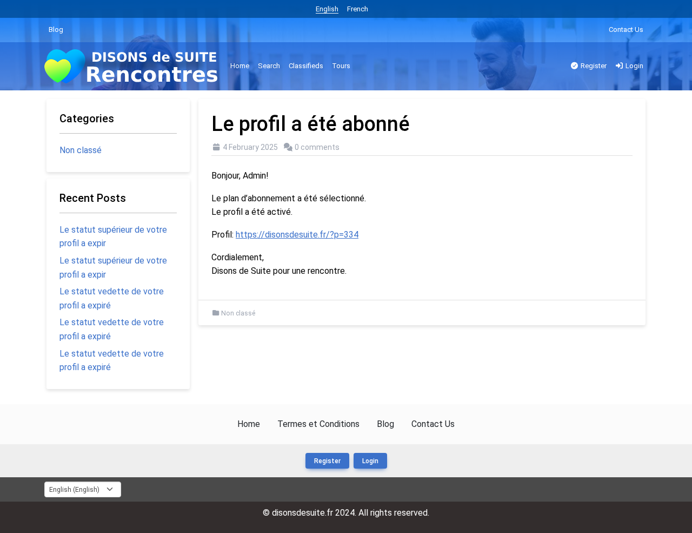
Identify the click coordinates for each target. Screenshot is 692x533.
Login (633, 66)
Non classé (238, 313)
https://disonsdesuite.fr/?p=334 (297, 234)
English (327, 9)
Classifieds (306, 66)
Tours (341, 66)
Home (239, 66)
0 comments (317, 147)
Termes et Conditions (318, 424)
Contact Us (626, 29)
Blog (56, 29)
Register (593, 66)
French (357, 9)
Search (269, 66)
